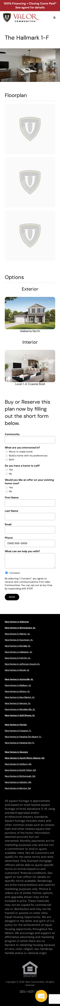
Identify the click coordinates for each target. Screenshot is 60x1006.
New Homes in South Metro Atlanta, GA (24, 758)
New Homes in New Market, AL (20, 697)
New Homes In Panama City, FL (20, 742)
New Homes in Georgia (16, 752)
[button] (9, 315)
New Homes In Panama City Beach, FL (23, 736)
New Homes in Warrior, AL (17, 633)
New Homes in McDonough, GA (20, 776)
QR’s (23, 991)
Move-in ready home (21, 451)
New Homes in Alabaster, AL (18, 652)
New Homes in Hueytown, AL (19, 639)
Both (11, 459)
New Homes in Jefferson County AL (22, 664)
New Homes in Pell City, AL (18, 658)
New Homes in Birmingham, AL (20, 627)
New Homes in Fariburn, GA (18, 764)
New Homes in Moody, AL (17, 670)
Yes (11, 469)
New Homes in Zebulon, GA (18, 782)
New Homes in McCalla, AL (18, 646)
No (10, 473)
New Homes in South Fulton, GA (20, 770)
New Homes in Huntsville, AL (19, 679)
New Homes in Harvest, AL (18, 703)
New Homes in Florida (16, 724)
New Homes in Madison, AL (18, 685)
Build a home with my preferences (28, 455)
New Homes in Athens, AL (17, 691)
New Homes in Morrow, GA (18, 788)
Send (12, 597)
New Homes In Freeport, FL (18, 730)
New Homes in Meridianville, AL (20, 709)
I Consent (14, 573)
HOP (31, 991)
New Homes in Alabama (17, 621)
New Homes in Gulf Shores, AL (20, 715)
